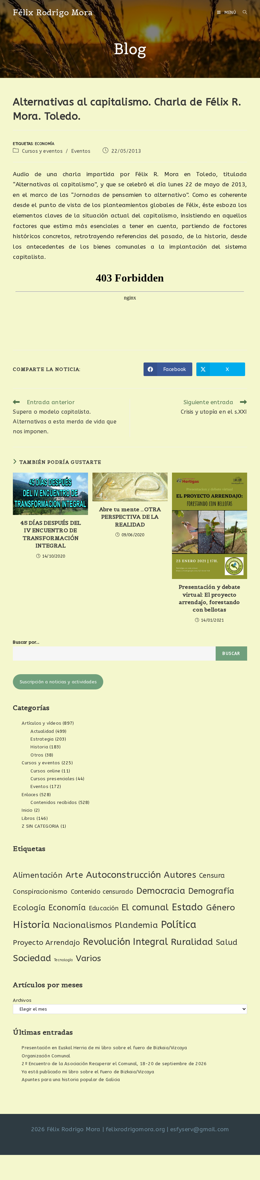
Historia (39, 746)
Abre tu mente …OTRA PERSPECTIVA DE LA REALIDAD (130, 517)
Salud (226, 942)
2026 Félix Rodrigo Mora (66, 1129)
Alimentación (37, 875)
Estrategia (41, 739)
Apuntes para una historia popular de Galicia (71, 1079)
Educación (103, 908)
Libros (28, 818)
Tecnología (63, 960)
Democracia (160, 891)
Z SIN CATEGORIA (40, 826)
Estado (187, 907)
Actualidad (42, 731)
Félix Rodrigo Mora (53, 12)
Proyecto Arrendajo (46, 942)
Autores (180, 875)
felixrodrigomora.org (135, 1129)
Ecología (29, 907)
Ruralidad (192, 941)
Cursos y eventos (42, 151)
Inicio (27, 810)
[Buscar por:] (242, 12)
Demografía (211, 891)
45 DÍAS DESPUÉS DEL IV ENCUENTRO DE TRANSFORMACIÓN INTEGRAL (50, 534)
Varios (88, 958)
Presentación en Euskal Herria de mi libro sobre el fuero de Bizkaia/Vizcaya (104, 1047)
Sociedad (32, 958)
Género (220, 908)
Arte (74, 875)
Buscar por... (26, 642)
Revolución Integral (125, 941)
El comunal (145, 907)
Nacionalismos (82, 925)
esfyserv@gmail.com (199, 1129)
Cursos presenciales (52, 778)
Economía (45, 144)
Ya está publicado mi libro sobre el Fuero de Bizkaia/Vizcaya (88, 1071)
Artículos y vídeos (41, 723)
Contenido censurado (102, 891)
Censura (212, 875)
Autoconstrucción (123, 875)
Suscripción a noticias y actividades (58, 681)
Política (179, 925)
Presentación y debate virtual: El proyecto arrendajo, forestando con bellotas (209, 598)
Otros (36, 755)
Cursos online (45, 770)
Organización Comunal (46, 1055)
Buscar (231, 653)
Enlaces (30, 794)
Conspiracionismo (40, 891)
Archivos (22, 1000)
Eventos (80, 151)
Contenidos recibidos (53, 802)
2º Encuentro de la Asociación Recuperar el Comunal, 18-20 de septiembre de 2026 (114, 1063)
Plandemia (136, 925)
